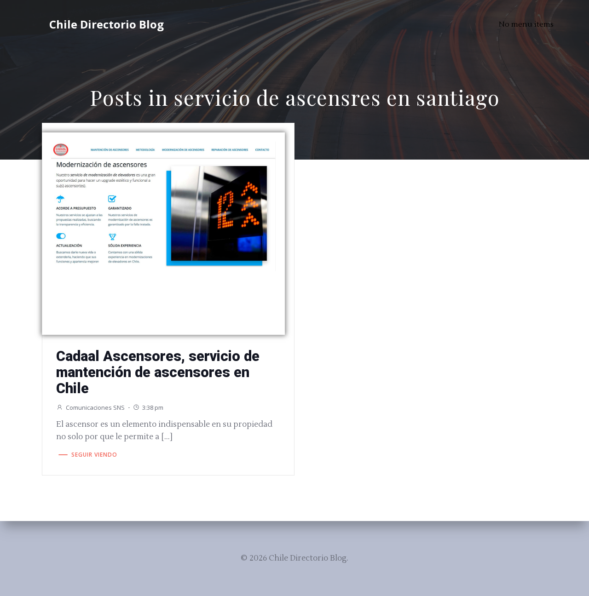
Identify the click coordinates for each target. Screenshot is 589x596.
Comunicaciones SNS (95, 407)
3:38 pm (152, 407)
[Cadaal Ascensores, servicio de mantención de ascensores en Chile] (163, 205)
